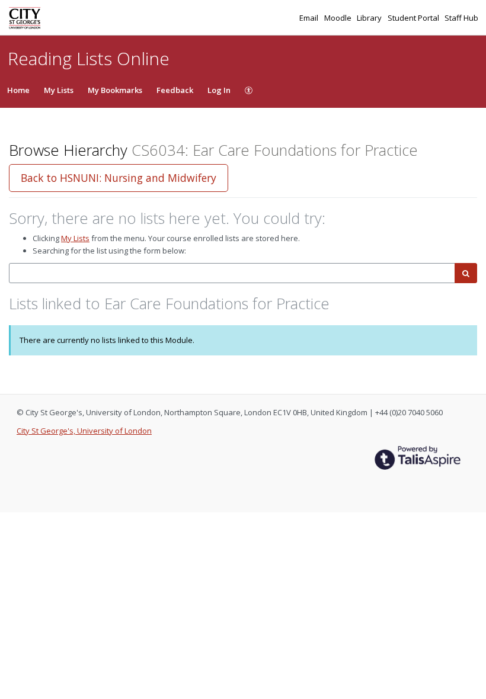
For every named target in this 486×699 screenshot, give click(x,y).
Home (18, 90)
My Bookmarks (115, 90)
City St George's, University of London (84, 430)
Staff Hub (461, 17)
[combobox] (232, 273)
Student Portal (414, 17)
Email (309, 17)
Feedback (174, 90)
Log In (219, 90)
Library (370, 17)
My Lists (58, 90)
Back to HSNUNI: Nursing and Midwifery (118, 178)
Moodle (338, 17)
